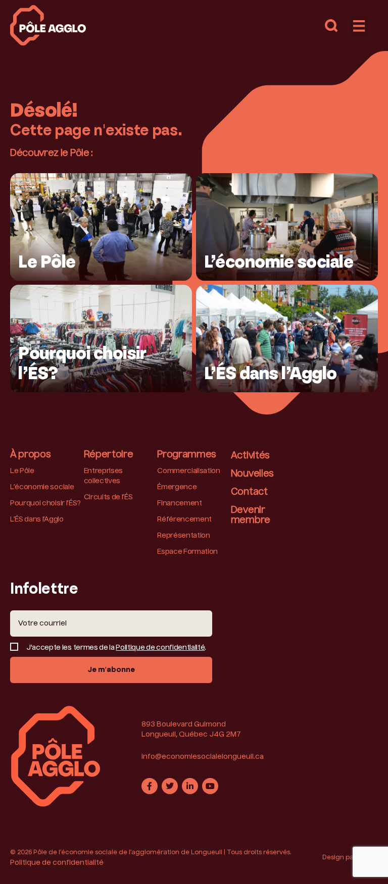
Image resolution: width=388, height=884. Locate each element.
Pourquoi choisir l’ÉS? (45, 503)
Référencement (184, 519)
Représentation (183, 535)
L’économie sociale (42, 487)
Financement (179, 503)
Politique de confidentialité (160, 647)
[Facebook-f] (149, 786)
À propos (30, 454)
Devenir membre (250, 515)
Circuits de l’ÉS (108, 497)
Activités (250, 455)
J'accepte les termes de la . (116, 647)
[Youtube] (210, 786)
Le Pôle (22, 471)
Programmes (186, 454)
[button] (331, 25)
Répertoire (108, 454)
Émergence (177, 487)
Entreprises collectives (103, 476)
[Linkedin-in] (190, 786)
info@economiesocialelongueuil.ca (202, 756)
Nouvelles (252, 474)
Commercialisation (188, 471)
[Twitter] (170, 786)
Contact (249, 492)
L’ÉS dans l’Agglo (37, 519)
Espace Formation (187, 551)
